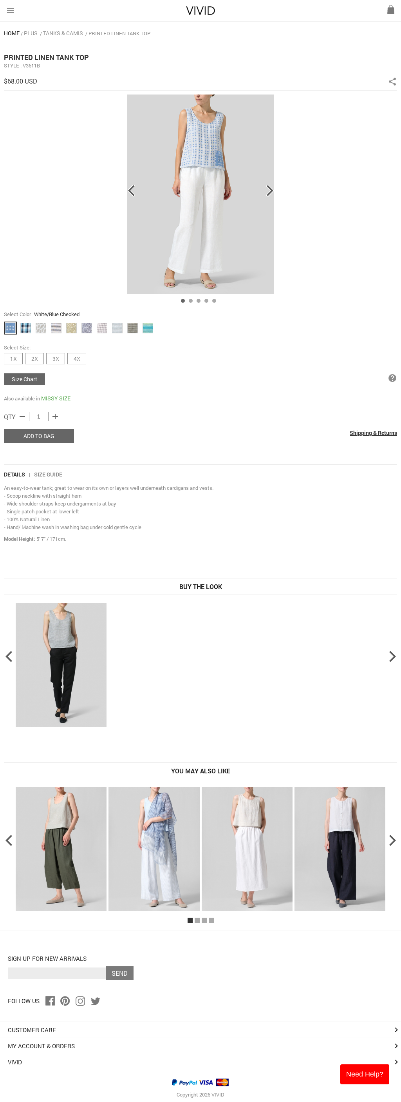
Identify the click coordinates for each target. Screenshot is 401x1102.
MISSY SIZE (55, 398)
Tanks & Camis (63, 33)
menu (10, 10)
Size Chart (24, 379)
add (55, 416)
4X (77, 358)
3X (55, 358)
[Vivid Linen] (200, 13)
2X (34, 358)
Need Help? (364, 1074)
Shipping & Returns (373, 432)
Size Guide (48, 474)
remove (22, 416)
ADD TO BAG (38, 436)
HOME (12, 33)
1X (13, 358)
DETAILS (14, 474)
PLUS (31, 33)
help (392, 378)
